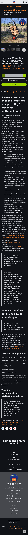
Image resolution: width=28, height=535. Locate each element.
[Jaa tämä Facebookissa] (6, 428)
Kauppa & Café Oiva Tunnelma (18, 526)
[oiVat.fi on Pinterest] (15, 484)
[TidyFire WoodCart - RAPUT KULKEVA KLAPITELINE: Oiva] (14, 30)
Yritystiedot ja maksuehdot (14, 498)
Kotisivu (14, 505)
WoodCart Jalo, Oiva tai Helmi (16, 92)
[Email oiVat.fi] (8, 484)
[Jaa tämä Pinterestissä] (10, 428)
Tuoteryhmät (14, 508)
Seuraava (18, 7)
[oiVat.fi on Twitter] (17, 484)
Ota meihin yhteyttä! (14, 490)
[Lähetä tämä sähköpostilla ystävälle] (14, 428)
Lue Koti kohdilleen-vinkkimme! (14, 488)
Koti (14, 9)
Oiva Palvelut (11, 528)
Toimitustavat (14, 493)
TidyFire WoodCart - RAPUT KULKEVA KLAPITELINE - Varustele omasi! (12, 422)
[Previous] (10, 45)
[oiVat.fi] (14, 2)
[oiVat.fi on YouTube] (20, 484)
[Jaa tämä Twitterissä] (2, 428)
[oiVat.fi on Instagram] (13, 484)
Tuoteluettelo (14, 511)
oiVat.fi (7, 526)
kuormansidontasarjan (13, 243)
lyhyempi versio (14, 348)
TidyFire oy (19, 528)
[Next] (18, 45)
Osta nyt (14, 84)
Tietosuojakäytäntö (14, 501)
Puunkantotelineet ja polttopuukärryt (15, 10)
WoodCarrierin (18, 247)
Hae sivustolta (14, 513)
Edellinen (10, 7)
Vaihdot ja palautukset (14, 496)
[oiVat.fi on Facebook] (10, 484)
